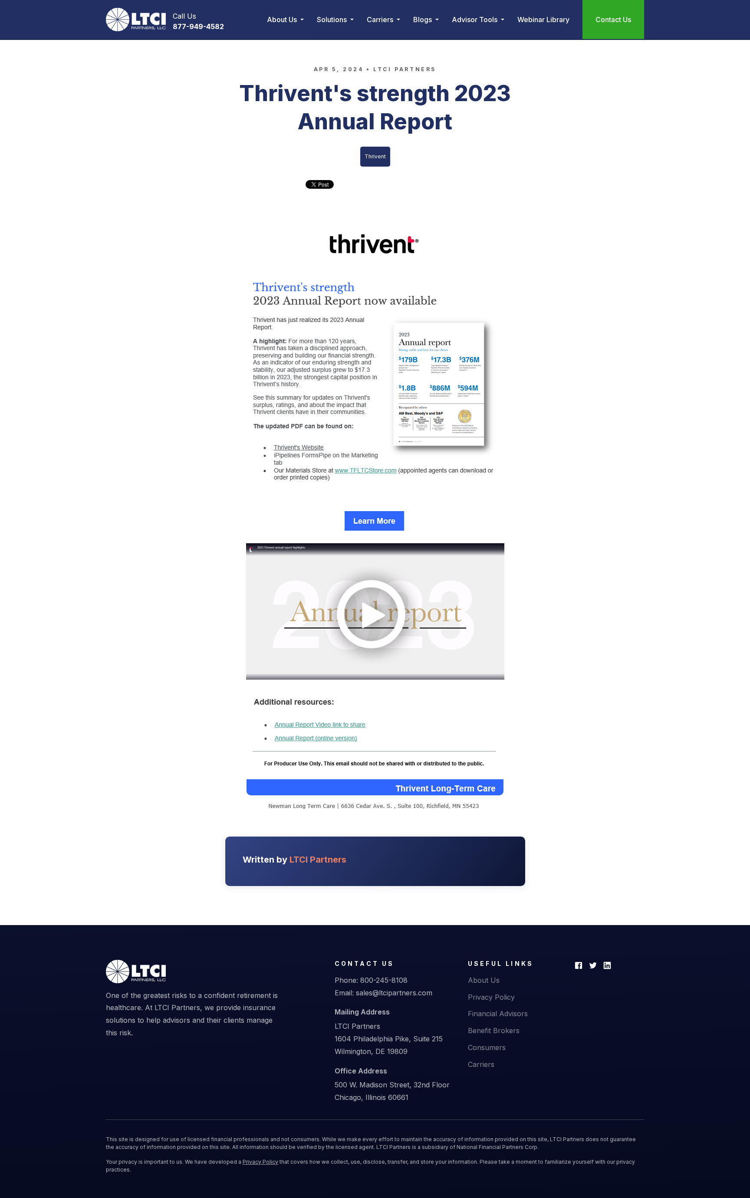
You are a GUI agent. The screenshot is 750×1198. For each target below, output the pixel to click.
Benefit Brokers (494, 1030)
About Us (484, 980)
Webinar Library (543, 19)
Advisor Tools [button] (475, 19)
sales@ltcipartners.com (394, 992)
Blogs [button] (423, 19)
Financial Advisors (498, 1013)
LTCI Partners (404, 69)
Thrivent (375, 156)
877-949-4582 (198, 26)
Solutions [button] (333, 19)
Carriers (481, 1064)
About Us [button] (283, 19)
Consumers (487, 1047)
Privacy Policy (491, 997)
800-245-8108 (384, 980)
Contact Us (613, 19)
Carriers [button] (381, 19)
